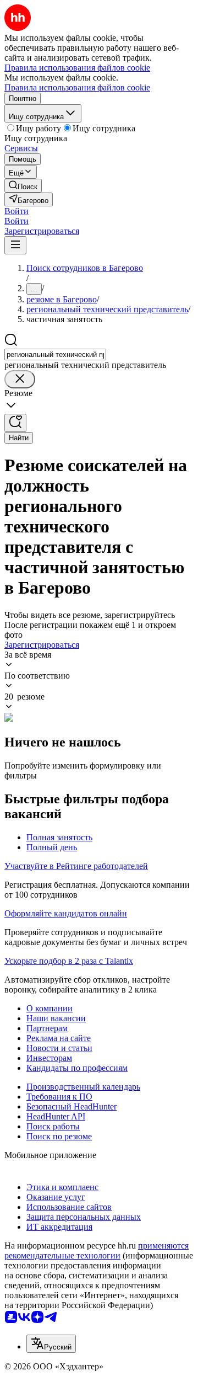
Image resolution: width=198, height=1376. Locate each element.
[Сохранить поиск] (15, 423)
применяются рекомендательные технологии (96, 1250)
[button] (16, 211)
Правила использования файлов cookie (77, 87)
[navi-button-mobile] (15, 245)
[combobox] (55, 354)
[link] (23, 186)
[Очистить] (19, 379)
